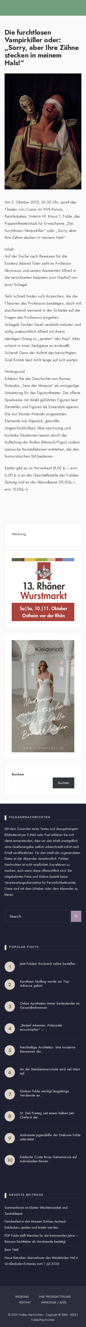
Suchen (18, 774)
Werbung (22, 1297)
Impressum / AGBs (54, 1302)
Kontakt (25, 1302)
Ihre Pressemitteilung (55, 1297)
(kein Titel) (12, 1249)
